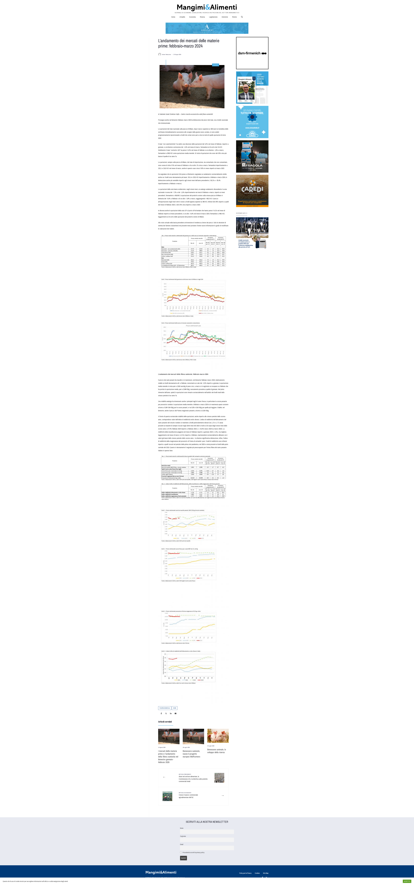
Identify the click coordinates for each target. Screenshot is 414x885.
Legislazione (213, 17)
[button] (242, 16)
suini (174, 708)
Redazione (168, 54)
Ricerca (202, 17)
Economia (192, 17)
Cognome (183, 836)
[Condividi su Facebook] (161, 713)
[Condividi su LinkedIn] (171, 713)
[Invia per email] (175, 713)
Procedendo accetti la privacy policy (193, 852)
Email (181, 844)
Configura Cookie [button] (396, 881)
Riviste (234, 17)
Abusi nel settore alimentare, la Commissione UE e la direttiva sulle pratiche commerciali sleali (193, 778)
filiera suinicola (165, 708)
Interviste (225, 17)
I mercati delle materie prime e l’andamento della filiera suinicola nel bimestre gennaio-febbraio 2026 (168, 757)
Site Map (265, 873)
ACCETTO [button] (407, 881)
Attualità (182, 17)
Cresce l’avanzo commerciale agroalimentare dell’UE (188, 795)
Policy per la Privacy (245, 873)
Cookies (257, 873)
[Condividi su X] (166, 713)
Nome (181, 828)
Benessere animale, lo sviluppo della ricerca (216, 751)
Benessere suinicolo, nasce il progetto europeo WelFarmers (191, 754)
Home (173, 17)
